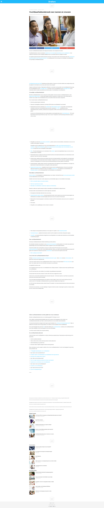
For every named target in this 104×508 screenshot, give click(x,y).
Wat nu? (43, 356)
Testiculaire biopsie (34, 232)
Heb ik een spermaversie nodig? (37, 183)
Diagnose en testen (41, 9)
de (43, 326)
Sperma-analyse (32, 175)
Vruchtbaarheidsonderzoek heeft (35, 83)
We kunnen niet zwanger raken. (36, 356)
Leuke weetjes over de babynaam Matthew (42, 486)
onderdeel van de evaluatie (50, 53)
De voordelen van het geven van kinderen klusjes (43, 451)
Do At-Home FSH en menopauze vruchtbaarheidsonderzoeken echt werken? (48, 415)
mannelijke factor (67, 88)
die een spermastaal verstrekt (69, 175)
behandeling (59, 53)
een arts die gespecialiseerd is (41, 58)
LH (56, 108)
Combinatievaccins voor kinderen (41, 465)
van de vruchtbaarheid (65, 53)
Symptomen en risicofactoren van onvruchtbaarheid (40, 362)
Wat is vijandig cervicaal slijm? (36, 252)
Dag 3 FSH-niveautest (39, 419)
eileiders (53, 151)
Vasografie (33, 235)
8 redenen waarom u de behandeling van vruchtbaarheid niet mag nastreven (45, 354)
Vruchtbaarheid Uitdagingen (33, 9)
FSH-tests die (66, 261)
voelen (60, 258)
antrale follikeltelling (41, 146)
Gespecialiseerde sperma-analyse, (37, 195)
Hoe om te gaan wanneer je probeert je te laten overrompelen (42, 360)
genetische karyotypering (51, 244)
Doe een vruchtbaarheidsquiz (36, 369)
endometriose (54, 168)
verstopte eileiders (34, 170)
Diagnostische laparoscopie (36, 167)
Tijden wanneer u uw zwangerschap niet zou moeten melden (45, 460)
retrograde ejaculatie (63, 230)
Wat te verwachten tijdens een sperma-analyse (39, 181)
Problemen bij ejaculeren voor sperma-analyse (43, 424)
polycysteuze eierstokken (45, 141)
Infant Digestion (38, 456)
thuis (71, 261)
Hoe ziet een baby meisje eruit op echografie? (43, 446)
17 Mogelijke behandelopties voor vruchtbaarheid (40, 350)
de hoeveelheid (50, 146)
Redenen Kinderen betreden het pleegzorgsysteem (44, 472)
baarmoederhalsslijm (33, 249)
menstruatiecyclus (65, 113)
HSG (31, 151)
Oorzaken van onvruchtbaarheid (36, 365)
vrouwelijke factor (43, 88)
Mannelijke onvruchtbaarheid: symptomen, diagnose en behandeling (43, 185)
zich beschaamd (68, 258)
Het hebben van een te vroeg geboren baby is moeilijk (44, 481)
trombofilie (48, 106)
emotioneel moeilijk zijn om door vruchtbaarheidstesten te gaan (44, 258)
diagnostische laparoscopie (34, 96)
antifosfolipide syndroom (56, 106)
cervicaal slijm (49, 250)
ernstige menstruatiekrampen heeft (63, 323)
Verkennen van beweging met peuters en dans (43, 491)
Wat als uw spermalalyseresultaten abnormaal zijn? (44, 429)
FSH (58, 108)
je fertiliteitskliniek (56, 326)
